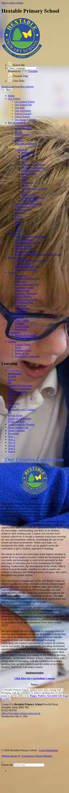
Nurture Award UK (25, 251)
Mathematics (28, 152)
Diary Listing (22, 320)
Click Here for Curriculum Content (34, 678)
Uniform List (21, 308)
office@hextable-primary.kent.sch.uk (20, 713)
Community (14, 332)
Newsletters (21, 329)
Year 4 (18, 224)
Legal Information (48, 750)
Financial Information (26, 143)
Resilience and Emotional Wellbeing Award (38, 254)
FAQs (18, 347)
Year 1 (18, 215)
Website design (9, 756)
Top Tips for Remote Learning (31, 260)
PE (23, 161)
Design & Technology (33, 197)
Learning (13, 146)
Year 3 (18, 221)
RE (23, 191)
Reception (20, 212)
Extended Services (24, 287)
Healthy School (23, 245)
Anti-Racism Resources (27, 278)
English (25, 155)
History (25, 185)
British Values (28, 194)
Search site (7, 764)
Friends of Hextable (25, 335)
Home (11, 95)
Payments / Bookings (26, 293)
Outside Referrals (24, 248)
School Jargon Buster (26, 299)
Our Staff (20, 107)
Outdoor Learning (31, 170)
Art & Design (28, 173)
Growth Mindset (23, 239)
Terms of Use (22, 353)
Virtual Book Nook (25, 269)
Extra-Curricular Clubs (27, 284)
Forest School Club (25, 206)
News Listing (22, 326)
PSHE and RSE (29, 200)
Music (24, 176)
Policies (19, 137)
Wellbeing (13, 233)
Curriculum (21, 149)
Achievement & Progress (28, 203)
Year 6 (18, 230)
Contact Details (23, 344)
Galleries (19, 323)
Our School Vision (24, 101)
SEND (18, 131)
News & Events (16, 314)
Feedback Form (23, 350)
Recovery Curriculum (32, 167)
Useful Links (21, 311)
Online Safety (22, 290)
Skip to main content (12, 2)
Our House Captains (25, 119)
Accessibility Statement (27, 356)
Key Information (17, 122)
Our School (14, 98)
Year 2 (18, 218)
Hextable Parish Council (28, 338)
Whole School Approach (28, 242)
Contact (12, 341)
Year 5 (18, 227)
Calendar (19, 317)
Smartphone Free (24, 302)
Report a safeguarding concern (17, 86)
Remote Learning (17, 257)
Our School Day (23, 104)
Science (25, 158)
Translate (33, 71)
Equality (19, 140)
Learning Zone (22, 263)
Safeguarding (22, 134)
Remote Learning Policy (28, 266)
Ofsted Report (22, 116)
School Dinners (23, 296)
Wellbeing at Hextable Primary (31, 236)
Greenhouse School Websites (36, 756)
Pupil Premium (22, 125)
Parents (12, 272)
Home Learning (23, 209)
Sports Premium (23, 128)
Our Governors (23, 110)
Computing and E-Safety (34, 188)
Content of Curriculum (33, 164)
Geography (27, 182)
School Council (23, 113)
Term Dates (21, 305)
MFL (24, 179)
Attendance (21, 281)
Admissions (21, 275)
